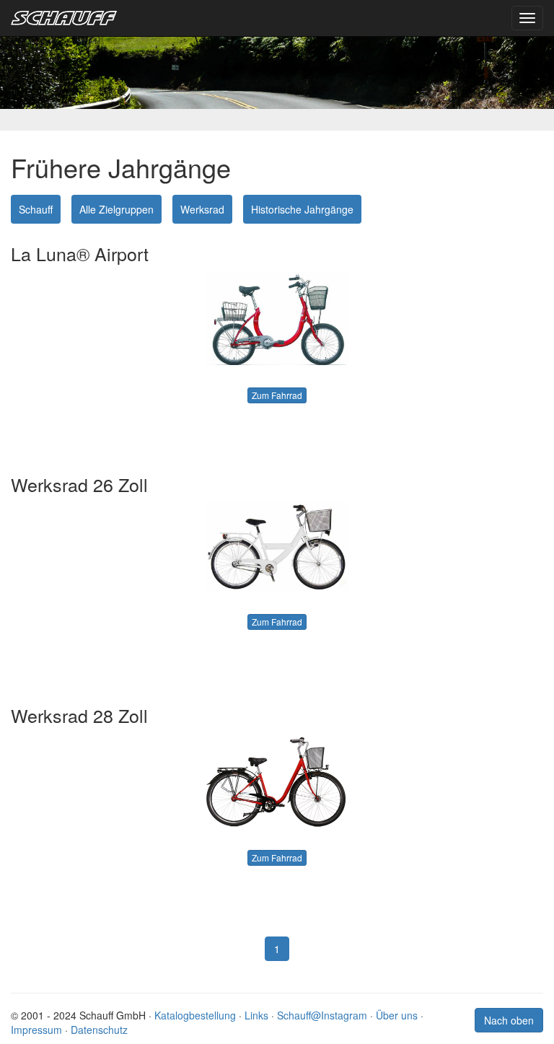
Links (256, 1015)
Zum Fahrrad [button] (277, 395)
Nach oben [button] (509, 1020)
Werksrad (202, 209)
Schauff (36, 209)
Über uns (397, 1015)
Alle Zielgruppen (116, 209)
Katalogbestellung (195, 1015)
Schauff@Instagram (322, 1015)
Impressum (36, 1029)
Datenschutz (99, 1029)
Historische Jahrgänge (302, 209)
